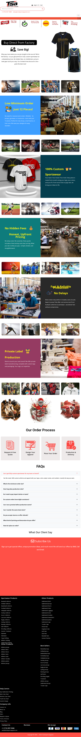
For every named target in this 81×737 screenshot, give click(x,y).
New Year (13, 21)
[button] (40, 473)
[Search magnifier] (43, 9)
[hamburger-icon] (78, 15)
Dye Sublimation (74, 23)
